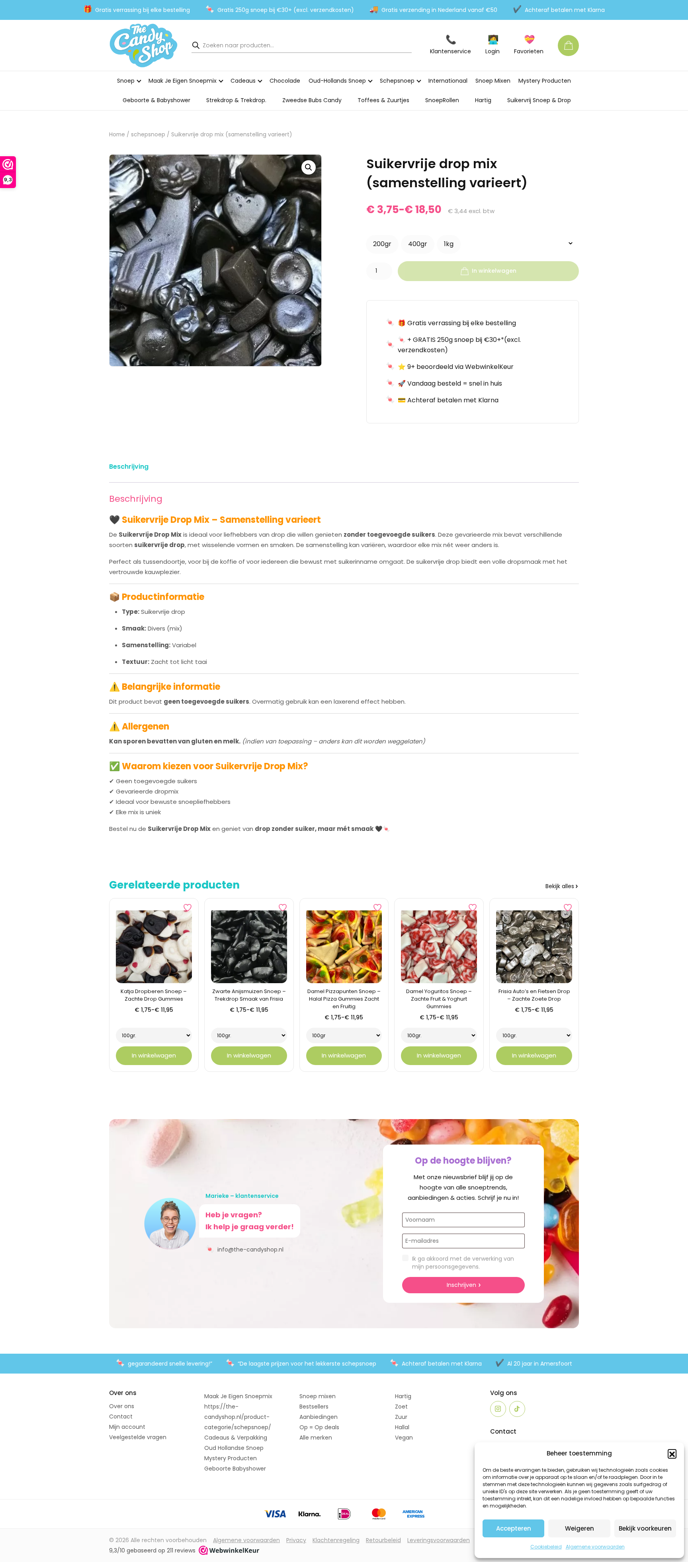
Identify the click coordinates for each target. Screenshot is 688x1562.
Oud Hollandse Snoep (234, 1448)
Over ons (121, 1406)
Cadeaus (243, 81)
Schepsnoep (397, 81)
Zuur (401, 1417)
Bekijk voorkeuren (645, 1528)
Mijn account (127, 1427)
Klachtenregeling (336, 1540)
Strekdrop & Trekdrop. (236, 100)
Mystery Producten (544, 81)
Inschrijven (461, 1285)
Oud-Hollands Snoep (337, 81)
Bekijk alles (559, 886)
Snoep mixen (317, 1396)
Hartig (483, 100)
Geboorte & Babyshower (156, 100)
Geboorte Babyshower (235, 1469)
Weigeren (579, 1528)
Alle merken (315, 1438)
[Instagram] (498, 1409)
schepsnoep (148, 134)
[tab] (129, 468)
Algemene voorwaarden (595, 1546)
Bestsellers (313, 1407)
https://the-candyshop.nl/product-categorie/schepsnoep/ (237, 1417)
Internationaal (447, 81)
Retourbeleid (383, 1540)
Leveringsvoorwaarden (438, 1540)
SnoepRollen (442, 100)
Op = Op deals (319, 1427)
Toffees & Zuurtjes (383, 100)
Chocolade (285, 81)
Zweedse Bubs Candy (312, 100)
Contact (121, 1416)
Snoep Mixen (492, 81)
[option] (382, 244)
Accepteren (513, 1528)
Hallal (402, 1427)
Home (117, 134)
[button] (672, 1453)
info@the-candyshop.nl (244, 1249)
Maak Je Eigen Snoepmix (183, 81)
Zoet (401, 1407)
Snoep (126, 81)
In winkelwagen (494, 271)
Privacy (296, 1540)
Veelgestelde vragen (137, 1437)
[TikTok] (517, 1409)
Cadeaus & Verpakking (235, 1438)
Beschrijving (129, 466)
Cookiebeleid (546, 1546)
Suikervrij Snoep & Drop (539, 100)
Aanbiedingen (318, 1417)
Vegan (404, 1438)
